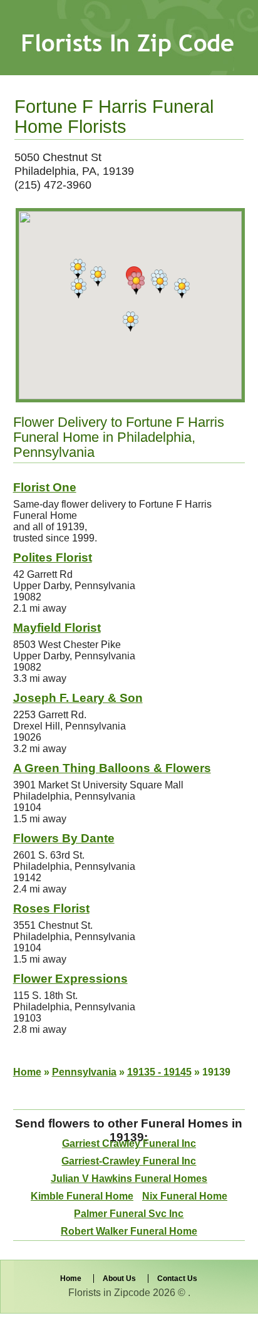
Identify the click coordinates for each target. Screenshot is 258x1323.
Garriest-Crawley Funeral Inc (128, 1161)
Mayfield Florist (57, 627)
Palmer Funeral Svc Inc (128, 1213)
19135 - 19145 (159, 1072)
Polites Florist (52, 557)
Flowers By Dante (64, 838)
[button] (136, 283)
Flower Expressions (70, 978)
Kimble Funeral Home (82, 1196)
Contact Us (177, 1278)
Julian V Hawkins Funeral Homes (129, 1178)
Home (27, 1072)
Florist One (44, 487)
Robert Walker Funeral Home (129, 1231)
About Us (119, 1278)
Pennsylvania (84, 1072)
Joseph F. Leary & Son (78, 697)
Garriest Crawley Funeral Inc (129, 1143)
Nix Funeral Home (184, 1196)
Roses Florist (51, 908)
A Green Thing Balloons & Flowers (112, 768)
